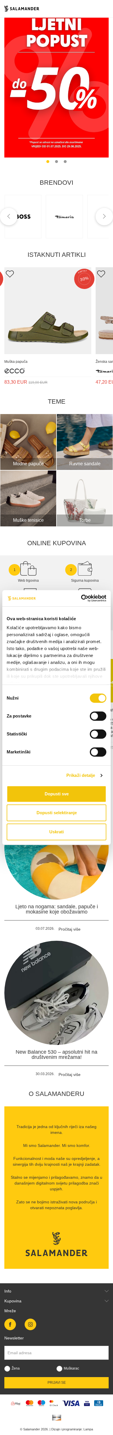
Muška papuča (16, 362)
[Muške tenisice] (28, 498)
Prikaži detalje (80, 775)
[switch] (98, 716)
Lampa (88, 1429)
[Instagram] (30, 1324)
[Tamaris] (64, 217)
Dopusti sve (57, 793)
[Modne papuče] (28, 442)
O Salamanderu (56, 1093)
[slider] (56, 81)
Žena (16, 1368)
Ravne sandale (85, 463)
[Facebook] (10, 1324)
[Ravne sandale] (85, 442)
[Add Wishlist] (10, 274)
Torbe (85, 520)
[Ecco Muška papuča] (47, 310)
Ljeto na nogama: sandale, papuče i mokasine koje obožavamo (56, 909)
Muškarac (71, 1368)
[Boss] (23, 217)
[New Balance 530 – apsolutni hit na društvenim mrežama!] (56, 993)
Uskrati (56, 831)
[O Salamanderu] (56, 1244)
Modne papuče (28, 463)
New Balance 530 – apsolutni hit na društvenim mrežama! (56, 1054)
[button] (47, 161)
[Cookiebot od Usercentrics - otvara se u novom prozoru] (81, 598)
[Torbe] (85, 498)
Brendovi (56, 182)
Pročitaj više (70, 929)
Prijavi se (57, 1383)
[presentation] (8, 216)
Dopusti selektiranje (57, 812)
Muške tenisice (28, 520)
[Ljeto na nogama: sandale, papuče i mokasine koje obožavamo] (56, 847)
